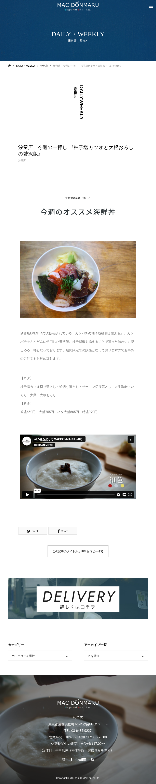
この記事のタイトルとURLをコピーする (78, 551)
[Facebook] (71, 760)
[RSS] (93, 760)
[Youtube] (82, 760)
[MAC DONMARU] (78, 703)
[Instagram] (63, 760)
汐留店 (22, 160)
